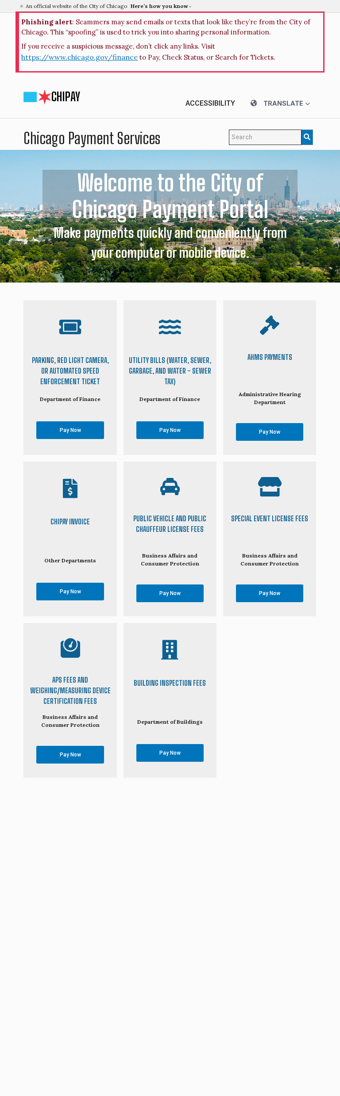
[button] (171, 6)
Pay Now (70, 430)
